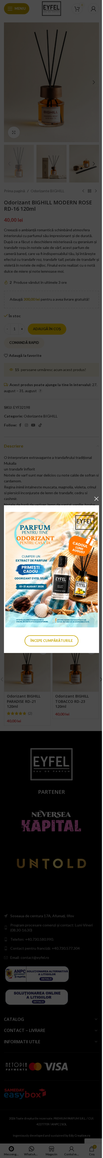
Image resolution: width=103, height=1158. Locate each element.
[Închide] (96, 498)
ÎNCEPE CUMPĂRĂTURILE (51, 640)
